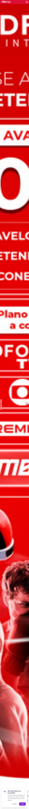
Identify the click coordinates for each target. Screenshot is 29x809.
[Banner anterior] (2, 403)
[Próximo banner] (26, 403)
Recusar (15, 804)
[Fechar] (25, 790)
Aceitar (22, 804)
